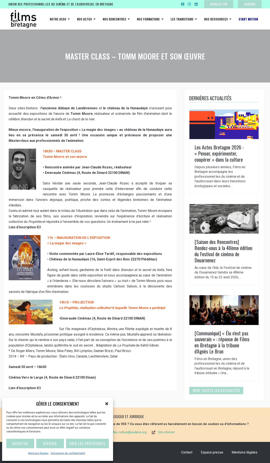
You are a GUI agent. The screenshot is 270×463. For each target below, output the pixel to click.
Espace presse (212, 452)
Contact (186, 452)
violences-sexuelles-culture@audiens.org (119, 432)
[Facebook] (182, 4)
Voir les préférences (87, 443)
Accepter (20, 443)
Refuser (50, 443)
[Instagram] (189, 4)
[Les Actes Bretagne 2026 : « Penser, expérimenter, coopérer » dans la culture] (224, 152)
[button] (107, 404)
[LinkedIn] (196, 4)
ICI (39, 227)
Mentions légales (38, 453)
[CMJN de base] (23, 18)
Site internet (166, 432)
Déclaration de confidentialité (68, 453)
